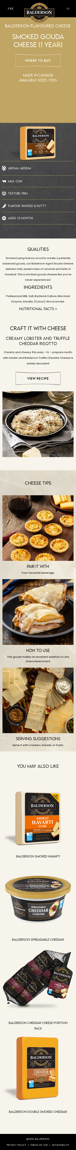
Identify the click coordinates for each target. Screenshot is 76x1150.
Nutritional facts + (38, 309)
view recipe (38, 378)
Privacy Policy (16, 1145)
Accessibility (60, 1145)
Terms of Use (39, 1145)
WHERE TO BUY (38, 61)
